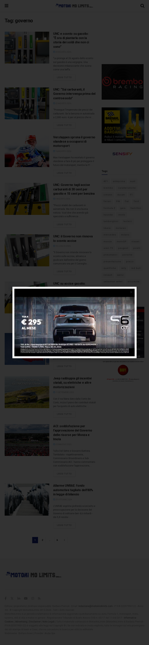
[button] (131, 292)
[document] (74, 322)
